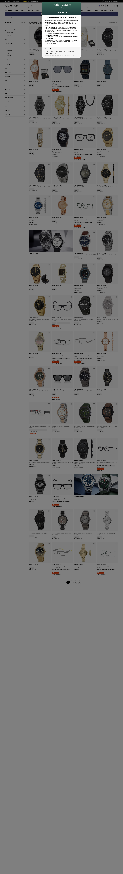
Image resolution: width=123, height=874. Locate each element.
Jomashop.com (49, 22)
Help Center (71, 55)
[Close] (79, 4)
